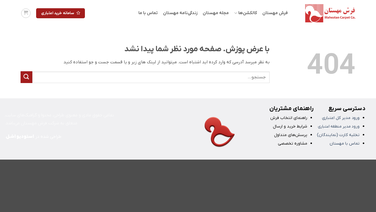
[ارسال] (26, 77)
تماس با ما (148, 13)
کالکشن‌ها (247, 13)
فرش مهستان (275, 13)
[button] (26, 13)
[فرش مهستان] (326, 13)
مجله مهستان (216, 13)
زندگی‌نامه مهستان (180, 13)
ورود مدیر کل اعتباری (341, 118)
